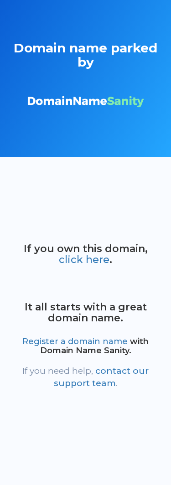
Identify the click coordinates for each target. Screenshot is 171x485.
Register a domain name (75, 341)
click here (84, 259)
